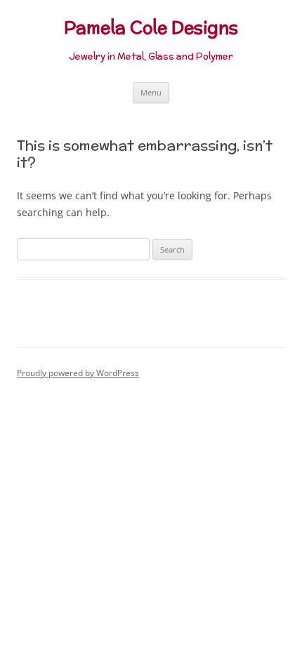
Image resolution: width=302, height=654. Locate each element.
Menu (151, 92)
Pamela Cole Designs (151, 28)
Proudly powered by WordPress (78, 373)
